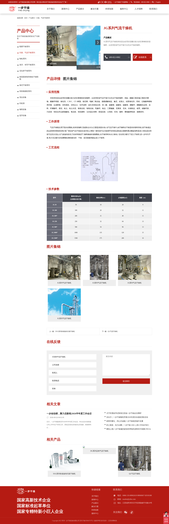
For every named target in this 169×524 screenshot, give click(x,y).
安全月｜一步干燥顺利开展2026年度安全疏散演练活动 (127, 417)
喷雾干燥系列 (24, 47)
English (158, 2)
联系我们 (153, 9)
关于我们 (51, 9)
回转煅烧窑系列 (25, 91)
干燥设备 (50, 2)
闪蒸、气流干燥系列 (43, 18)
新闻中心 (65, 9)
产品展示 (80, 9)
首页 (25, 18)
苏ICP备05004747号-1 (87, 521)
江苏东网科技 (112, 521)
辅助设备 (22, 109)
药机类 (22, 103)
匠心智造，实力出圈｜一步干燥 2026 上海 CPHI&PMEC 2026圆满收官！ (127, 425)
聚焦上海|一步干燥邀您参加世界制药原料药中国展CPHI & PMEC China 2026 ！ (128, 429)
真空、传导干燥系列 (27, 65)
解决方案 (95, 9)
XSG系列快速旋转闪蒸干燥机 (65, 331)
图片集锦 (70, 79)
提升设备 (22, 115)
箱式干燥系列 (24, 85)
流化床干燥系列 (25, 71)
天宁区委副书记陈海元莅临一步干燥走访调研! (124, 413)
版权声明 (97, 521)
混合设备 (22, 97)
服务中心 (124, 9)
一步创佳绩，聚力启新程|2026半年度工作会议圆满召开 (69, 413)
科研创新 (109, 9)
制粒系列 (22, 59)
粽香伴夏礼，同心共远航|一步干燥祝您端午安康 (124, 421)
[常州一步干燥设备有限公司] (18, 7)
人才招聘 (139, 9)
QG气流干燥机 (113, 331)
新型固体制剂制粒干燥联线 (28, 78)
